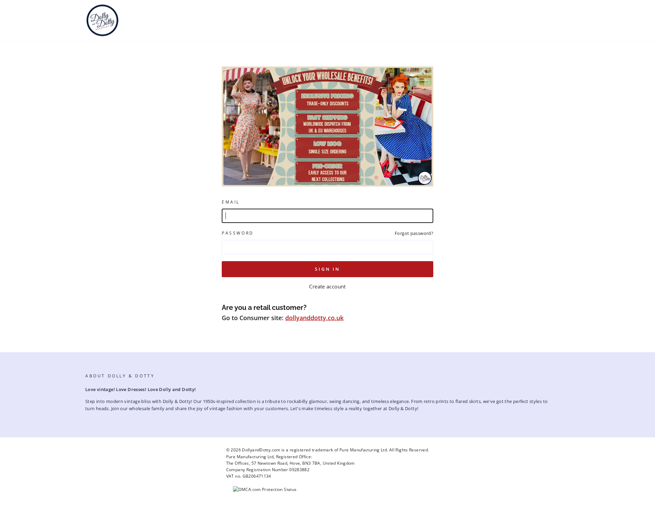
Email (231, 202)
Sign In (327, 269)
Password (238, 233)
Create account (327, 286)
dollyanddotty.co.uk (314, 318)
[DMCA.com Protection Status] (265, 489)
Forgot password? (414, 233)
